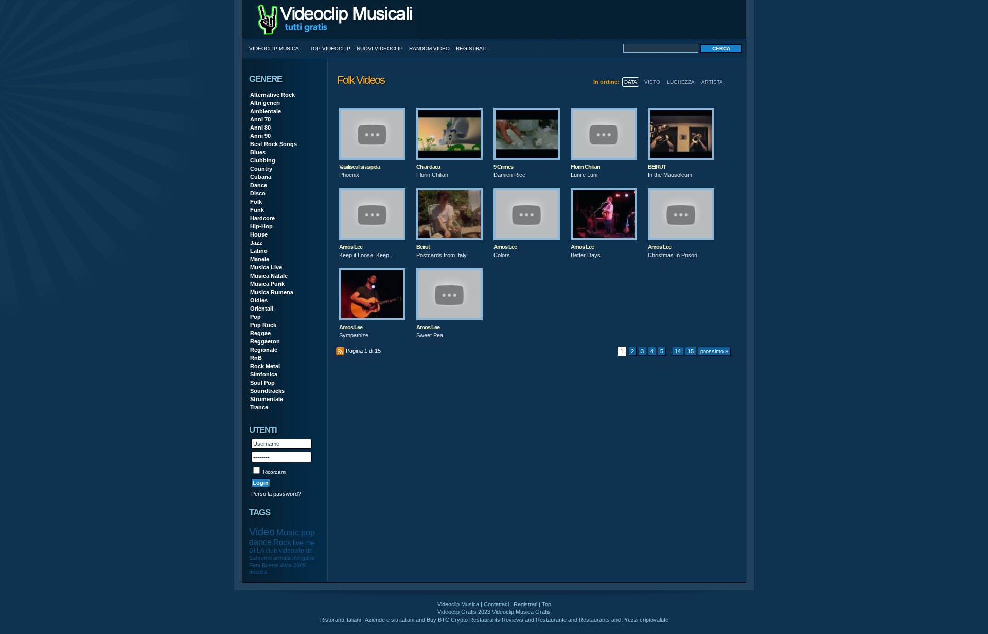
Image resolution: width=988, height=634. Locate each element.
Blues (258, 152)
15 (690, 351)
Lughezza (681, 82)
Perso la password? (276, 494)
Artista (712, 82)
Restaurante (551, 620)
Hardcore (262, 218)
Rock (282, 542)
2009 (299, 565)
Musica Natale (269, 276)
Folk (256, 201)
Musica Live (266, 267)
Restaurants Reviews (496, 620)
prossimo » (714, 351)
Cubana (260, 177)
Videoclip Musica (274, 48)
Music (287, 532)
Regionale (263, 350)
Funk (257, 210)
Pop (255, 317)
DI (252, 550)
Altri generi (265, 103)
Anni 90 (260, 136)
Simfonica (263, 374)
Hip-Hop (261, 226)
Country (261, 169)
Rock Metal (265, 366)
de (309, 550)
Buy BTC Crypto (447, 620)
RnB (256, 358)
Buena (270, 565)
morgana (303, 558)
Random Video (429, 48)
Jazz (256, 243)
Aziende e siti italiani (389, 620)
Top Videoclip (330, 48)
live (298, 542)
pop (308, 532)
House (259, 234)
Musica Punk (267, 284)
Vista (285, 565)
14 (678, 351)
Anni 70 (260, 119)
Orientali (261, 308)
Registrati (471, 48)
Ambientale (265, 111)
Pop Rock (263, 325)
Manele (259, 259)
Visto (652, 82)
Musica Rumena (271, 292)
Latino (259, 251)
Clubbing (262, 160)
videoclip (291, 550)
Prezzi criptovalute (645, 620)
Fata (254, 565)
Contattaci (496, 604)
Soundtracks (267, 391)
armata (282, 558)
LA (260, 550)
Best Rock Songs (273, 144)
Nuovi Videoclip (380, 48)
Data (630, 82)
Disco (258, 193)
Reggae (260, 333)
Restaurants (594, 620)
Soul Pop (262, 382)
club (271, 550)
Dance (258, 185)
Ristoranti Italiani (340, 620)
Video (262, 531)
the (309, 543)
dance (260, 542)
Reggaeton (265, 341)
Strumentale (266, 399)
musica (258, 572)
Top (546, 604)
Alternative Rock (272, 95)
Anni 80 (260, 127)
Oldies (259, 300)
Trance (259, 407)
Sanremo (260, 558)
